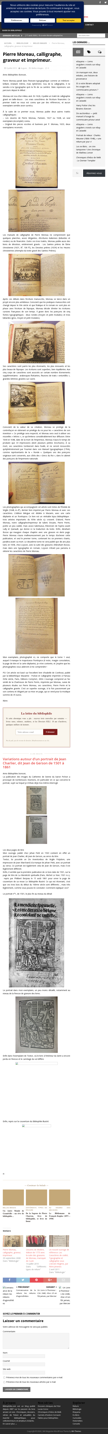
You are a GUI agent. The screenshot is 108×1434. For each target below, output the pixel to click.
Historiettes (78, 1420)
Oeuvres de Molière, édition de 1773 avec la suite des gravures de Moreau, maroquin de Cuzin (36, 1255)
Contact (89, 25)
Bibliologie (22, 43)
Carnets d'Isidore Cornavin (49, 1415)
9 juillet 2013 (11, 68)
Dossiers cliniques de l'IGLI (49, 1406)
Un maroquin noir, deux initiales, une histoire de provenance (87, 75)
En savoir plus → (10, 1423)
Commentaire (9, 1331)
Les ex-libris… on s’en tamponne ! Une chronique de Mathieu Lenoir (88, 149)
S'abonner (50, 731)
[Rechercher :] (91, 35)
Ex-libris (76, 1415)
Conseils (76, 1423)
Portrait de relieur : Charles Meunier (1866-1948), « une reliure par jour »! (88, 138)
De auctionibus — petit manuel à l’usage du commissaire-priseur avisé (88, 116)
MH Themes (76, 1431)
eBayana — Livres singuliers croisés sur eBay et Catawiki (88, 64)
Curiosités (77, 1418)
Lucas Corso (43, 1409)
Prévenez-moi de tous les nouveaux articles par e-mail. (31, 1382)
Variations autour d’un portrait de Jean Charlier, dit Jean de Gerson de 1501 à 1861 (34, 763)
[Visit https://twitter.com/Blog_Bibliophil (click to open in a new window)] (105, 2)
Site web (7, 1369)
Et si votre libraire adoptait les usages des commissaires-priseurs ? (88, 86)
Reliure (76, 1406)
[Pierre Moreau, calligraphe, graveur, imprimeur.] (13, 1241)
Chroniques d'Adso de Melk (49, 1412)
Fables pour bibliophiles (48, 1418)
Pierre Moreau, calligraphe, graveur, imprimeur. (12, 1252)
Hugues (24, 68)
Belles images (37, 68)
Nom (5, 1352)
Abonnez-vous (94, 173)
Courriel (6, 1361)
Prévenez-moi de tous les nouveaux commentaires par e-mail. (34, 1377)
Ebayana (76, 1412)
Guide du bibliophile (12, 30)
